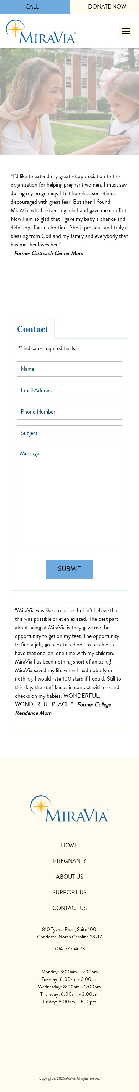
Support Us (69, 892)
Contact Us (69, 908)
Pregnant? (69, 861)
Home (69, 845)
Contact (32, 328)
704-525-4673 (69, 948)
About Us (69, 877)
